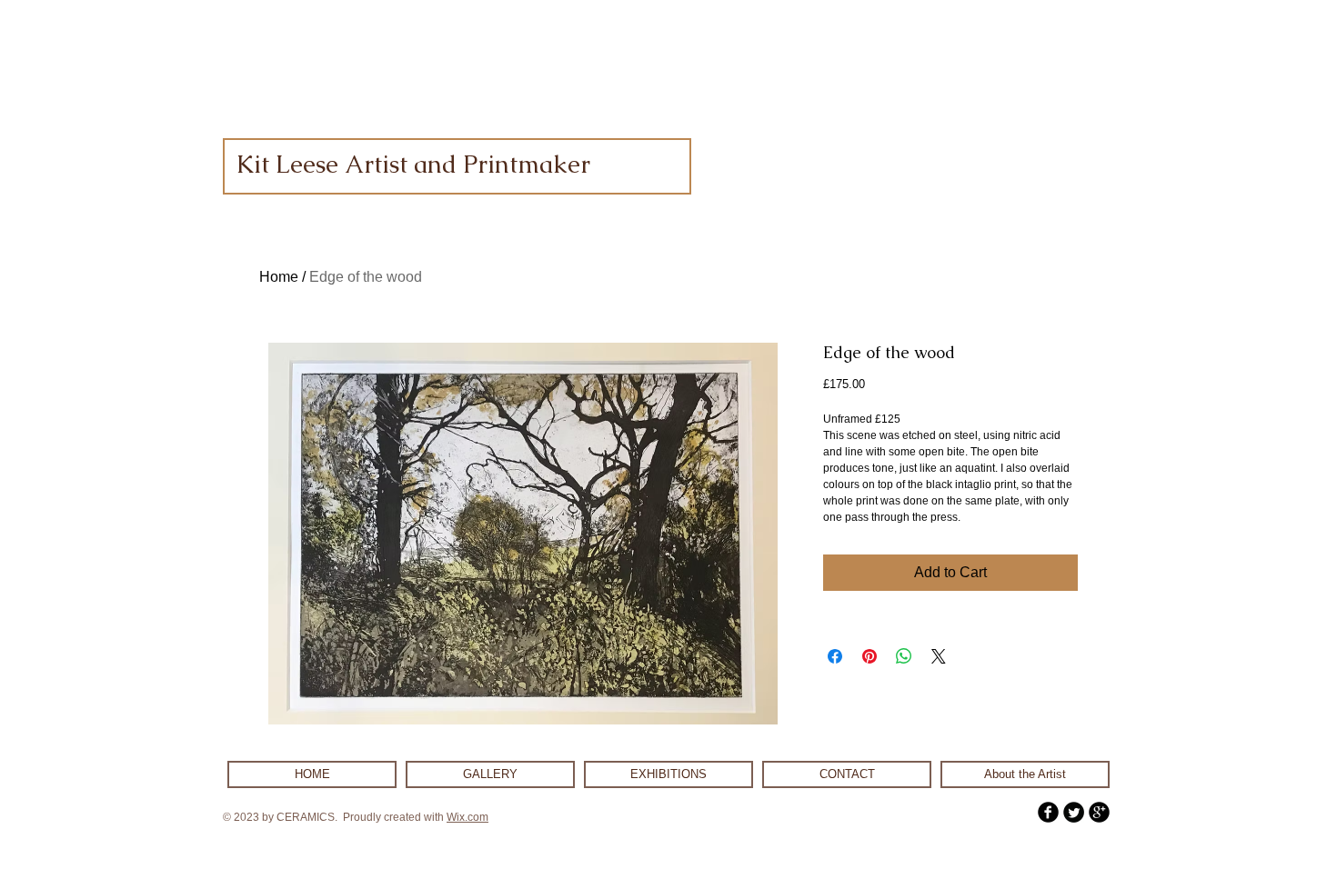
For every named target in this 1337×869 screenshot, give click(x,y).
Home (278, 277)
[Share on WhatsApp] (904, 656)
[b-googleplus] (1099, 812)
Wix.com (467, 817)
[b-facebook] (1048, 812)
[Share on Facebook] (835, 656)
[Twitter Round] (1073, 812)
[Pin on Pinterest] (869, 656)
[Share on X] (939, 656)
